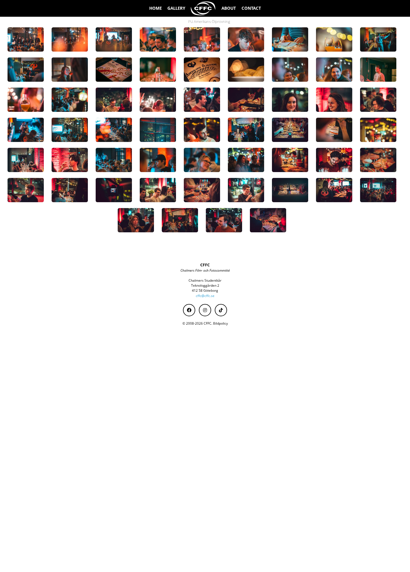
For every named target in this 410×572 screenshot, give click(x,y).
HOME (155, 8)
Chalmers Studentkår (205, 280)
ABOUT (228, 8)
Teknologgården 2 (205, 285)
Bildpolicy (220, 323)
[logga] (203, 8)
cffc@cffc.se (205, 295)
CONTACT (251, 8)
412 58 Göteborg (205, 290)
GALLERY (176, 8)
